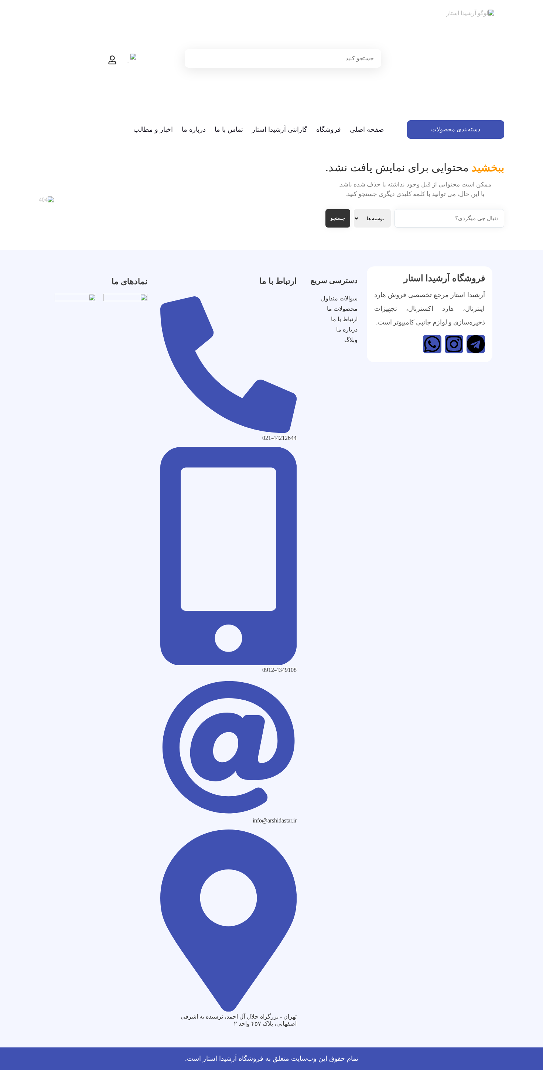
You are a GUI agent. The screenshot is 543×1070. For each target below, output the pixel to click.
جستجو (338, 218)
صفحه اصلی (367, 129)
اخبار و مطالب (153, 129)
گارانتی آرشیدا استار (279, 129)
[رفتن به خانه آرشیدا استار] (455, 62)
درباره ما (194, 129)
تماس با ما (229, 129)
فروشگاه (328, 129)
